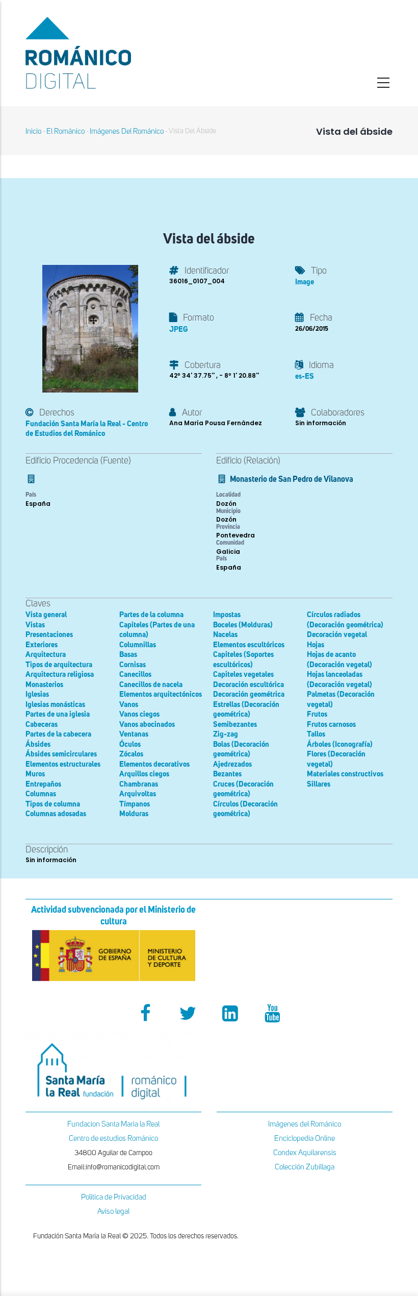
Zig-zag (225, 734)
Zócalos (131, 754)
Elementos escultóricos (248, 645)
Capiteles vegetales (243, 674)
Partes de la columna (151, 615)
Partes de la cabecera (58, 734)
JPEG (178, 329)
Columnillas (137, 645)
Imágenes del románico (127, 131)
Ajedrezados (232, 764)
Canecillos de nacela (150, 685)
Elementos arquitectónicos (160, 694)
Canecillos (135, 674)
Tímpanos (134, 804)
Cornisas (132, 665)
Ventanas (133, 734)
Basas (128, 654)
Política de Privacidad (113, 1197)
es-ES (304, 376)
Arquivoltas (137, 794)
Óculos (130, 744)
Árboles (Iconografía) (340, 744)
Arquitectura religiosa (59, 674)
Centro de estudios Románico (113, 1138)
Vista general (46, 615)
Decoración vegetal (337, 635)
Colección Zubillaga (304, 1167)
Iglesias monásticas (55, 704)
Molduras (133, 814)
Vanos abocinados (147, 724)
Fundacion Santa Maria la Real (113, 1124)
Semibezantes (235, 724)
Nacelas (225, 635)
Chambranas (138, 784)
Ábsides (37, 744)
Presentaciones (49, 635)
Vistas (35, 625)
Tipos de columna (52, 804)
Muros (35, 774)
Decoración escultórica (248, 685)
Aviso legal (113, 1211)
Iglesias (37, 694)
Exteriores (41, 645)
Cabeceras (41, 724)
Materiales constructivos (345, 774)
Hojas (315, 645)
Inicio (33, 131)
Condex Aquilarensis (304, 1153)
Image (304, 282)
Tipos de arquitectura (58, 665)
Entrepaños (43, 784)
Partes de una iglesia (57, 714)
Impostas (227, 615)
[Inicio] (113, 53)
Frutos (317, 714)
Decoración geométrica (248, 694)
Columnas (40, 794)
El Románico (65, 131)
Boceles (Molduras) (243, 625)
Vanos (128, 704)
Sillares (318, 784)
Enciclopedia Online (304, 1138)
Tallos (316, 734)
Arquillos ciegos (144, 774)
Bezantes (227, 774)
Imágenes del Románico (304, 1124)
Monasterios (44, 685)
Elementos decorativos (154, 764)
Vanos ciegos (139, 714)
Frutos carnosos (331, 724)
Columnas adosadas (55, 814)
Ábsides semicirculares (61, 754)
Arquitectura (45, 654)
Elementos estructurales (62, 764)
